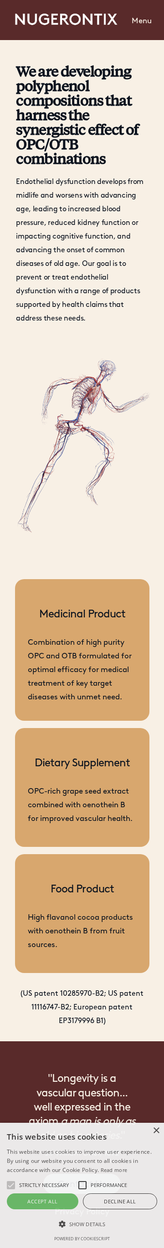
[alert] (82, 1185)
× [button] (156, 1130)
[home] (63, 20)
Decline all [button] (120, 1201)
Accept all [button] (42, 1201)
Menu (142, 20)
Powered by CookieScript (82, 1239)
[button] (141, 20)
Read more (114, 1169)
